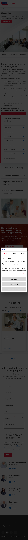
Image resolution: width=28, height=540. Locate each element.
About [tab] (23, 253)
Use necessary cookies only (14, 289)
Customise (13, 284)
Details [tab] (14, 253)
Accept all (14, 279)
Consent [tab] (5, 253)
